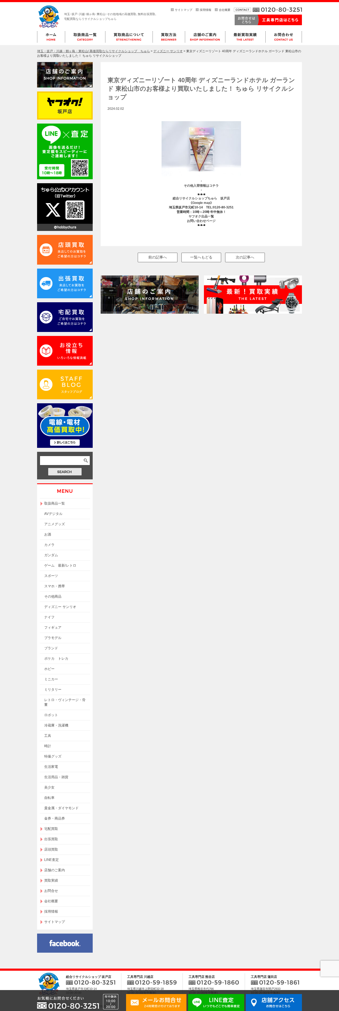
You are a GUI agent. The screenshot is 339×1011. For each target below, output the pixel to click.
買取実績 (51, 880)
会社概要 (224, 9)
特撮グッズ (52, 756)
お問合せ (51, 891)
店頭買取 (51, 849)
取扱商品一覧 (54, 503)
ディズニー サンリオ (60, 607)
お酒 (47, 534)
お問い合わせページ (201, 221)
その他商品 (52, 596)
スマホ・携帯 (54, 586)
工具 (47, 736)
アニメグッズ (54, 524)
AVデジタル (53, 514)
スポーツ (51, 576)
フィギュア (52, 627)
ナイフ (49, 617)
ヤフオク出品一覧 (201, 216)
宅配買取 (51, 829)
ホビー (49, 669)
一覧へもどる (201, 257)
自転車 (49, 798)
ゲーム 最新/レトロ (60, 565)
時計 (47, 746)
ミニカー (51, 679)
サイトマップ (183, 9)
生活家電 (51, 767)
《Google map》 (201, 203)
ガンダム (51, 555)
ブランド (51, 648)
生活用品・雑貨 (56, 777)
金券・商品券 (54, 818)
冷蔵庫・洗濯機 (56, 725)
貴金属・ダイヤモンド (61, 808)
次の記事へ (245, 257)
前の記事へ (157, 257)
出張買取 (51, 839)
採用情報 (205, 9)
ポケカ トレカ (56, 658)
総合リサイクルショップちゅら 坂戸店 (201, 198)
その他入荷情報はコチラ (201, 185)
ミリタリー (52, 689)
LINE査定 (51, 860)
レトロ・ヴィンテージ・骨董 (65, 702)
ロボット (51, 715)
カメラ (49, 545)
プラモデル (52, 638)
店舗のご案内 (54, 870)
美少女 (49, 787)
